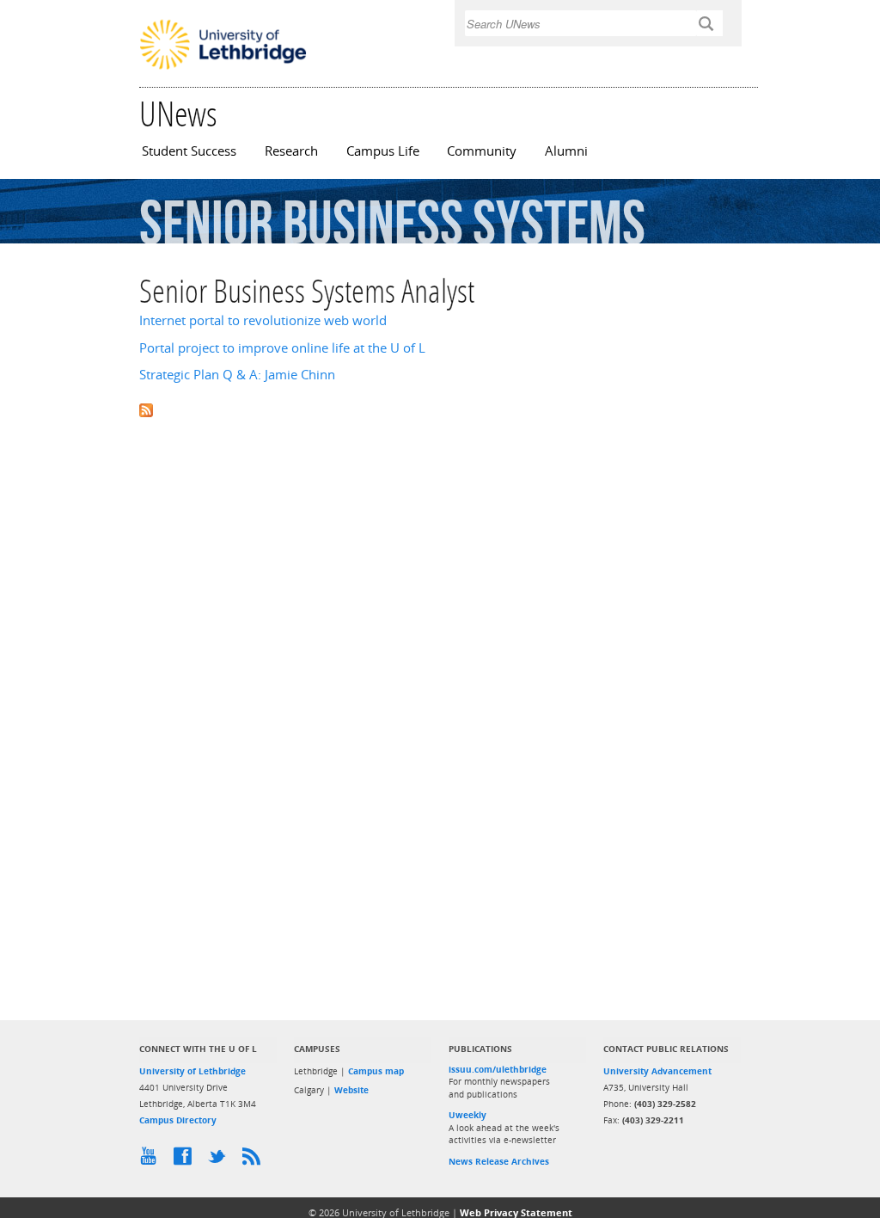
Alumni (566, 151)
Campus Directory (178, 1120)
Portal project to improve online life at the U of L (282, 348)
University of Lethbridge (192, 1071)
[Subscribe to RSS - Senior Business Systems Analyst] (440, 409)
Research (291, 151)
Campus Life (382, 151)
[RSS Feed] (255, 1160)
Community (481, 151)
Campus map (376, 1071)
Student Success (189, 151)
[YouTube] (152, 1160)
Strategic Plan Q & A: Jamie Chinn (237, 375)
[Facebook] (186, 1160)
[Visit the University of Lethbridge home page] (223, 68)
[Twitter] (221, 1160)
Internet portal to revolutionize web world (263, 320)
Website (351, 1090)
